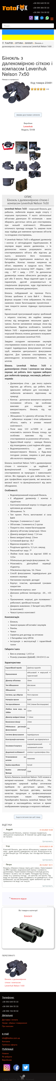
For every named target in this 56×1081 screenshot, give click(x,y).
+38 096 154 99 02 (41, 12)
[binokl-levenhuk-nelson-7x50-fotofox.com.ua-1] (8, 145)
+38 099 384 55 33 (41, 7)
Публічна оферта (9, 1044)
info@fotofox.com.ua (11, 1038)
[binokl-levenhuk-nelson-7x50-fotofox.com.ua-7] (22, 166)
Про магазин (7, 1026)
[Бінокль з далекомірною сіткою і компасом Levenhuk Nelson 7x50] (16, 968)
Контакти (6, 1041)
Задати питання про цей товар (28, 817)
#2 (4, 846)
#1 (4, 864)
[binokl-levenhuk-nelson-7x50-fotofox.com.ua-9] (35, 165)
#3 (4, 829)
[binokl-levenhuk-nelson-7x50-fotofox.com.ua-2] (22, 147)
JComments (50, 906)
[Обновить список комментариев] (14, 824)
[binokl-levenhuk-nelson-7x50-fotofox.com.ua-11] (8, 182)
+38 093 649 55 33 (41, 3)
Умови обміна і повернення (14, 1022)
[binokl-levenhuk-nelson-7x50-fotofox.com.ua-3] (35, 146)
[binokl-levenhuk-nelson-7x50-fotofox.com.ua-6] (8, 165)
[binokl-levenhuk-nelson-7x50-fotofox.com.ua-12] (22, 185)
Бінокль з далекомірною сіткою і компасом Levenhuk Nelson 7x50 (15, 982)
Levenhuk (28, 126)
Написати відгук (19, 898)
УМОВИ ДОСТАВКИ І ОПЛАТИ (28, 115)
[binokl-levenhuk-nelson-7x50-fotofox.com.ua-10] (35, 174)
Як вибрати (7, 1056)
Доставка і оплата (10, 1019)
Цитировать (47, 841)
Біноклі (28, 916)
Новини (5, 1053)
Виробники (7, 1059)
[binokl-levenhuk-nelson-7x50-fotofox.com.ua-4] (35, 156)
